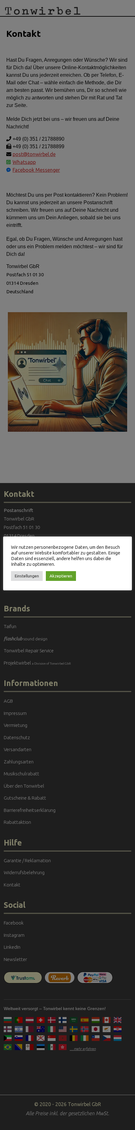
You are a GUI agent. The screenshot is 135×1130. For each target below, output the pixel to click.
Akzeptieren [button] (61, 576)
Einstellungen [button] (27, 576)
